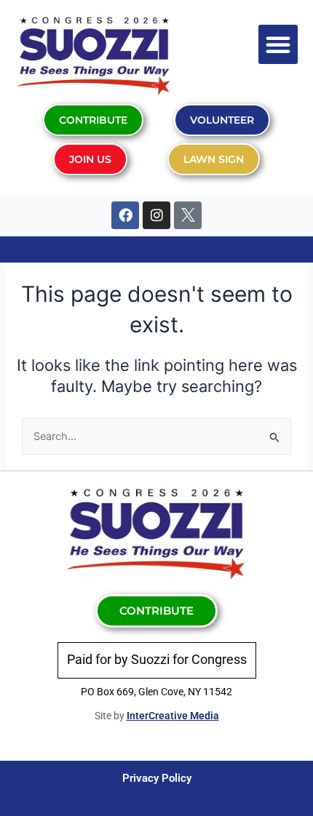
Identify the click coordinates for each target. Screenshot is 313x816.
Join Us (90, 159)
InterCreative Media (173, 715)
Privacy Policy (156, 778)
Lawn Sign (213, 159)
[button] (278, 44)
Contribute (93, 120)
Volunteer (222, 120)
